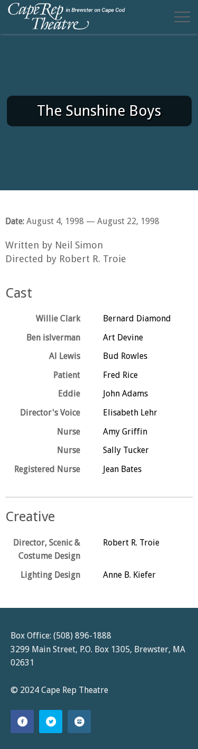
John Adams (125, 394)
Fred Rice (120, 375)
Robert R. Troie (131, 543)
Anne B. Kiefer (129, 575)
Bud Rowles (125, 356)
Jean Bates (122, 469)
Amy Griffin (125, 432)
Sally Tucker (126, 450)
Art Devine (123, 337)
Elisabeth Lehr (130, 413)
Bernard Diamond (137, 318)
